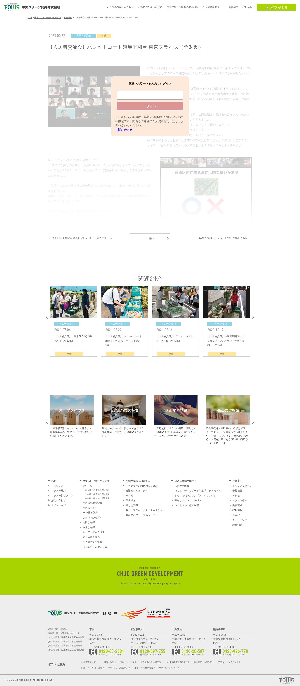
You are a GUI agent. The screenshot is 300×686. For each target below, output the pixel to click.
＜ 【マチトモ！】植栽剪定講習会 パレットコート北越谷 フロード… (80, 238)
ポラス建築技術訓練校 (177, 662)
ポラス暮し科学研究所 (151, 662)
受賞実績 (237, 505)
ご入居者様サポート (185, 480)
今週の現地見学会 (92, 502)
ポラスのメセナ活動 (143, 668)
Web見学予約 (90, 512)
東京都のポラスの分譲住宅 (97, 498)
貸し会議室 (132, 505)
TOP (53, 480)
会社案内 (237, 480)
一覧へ (150, 238)
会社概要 (237, 490)
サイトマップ (58, 505)
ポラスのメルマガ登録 (95, 546)
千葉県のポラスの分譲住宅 (97, 494)
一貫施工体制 (108, 662)
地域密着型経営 (88, 662)
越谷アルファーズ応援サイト (142, 515)
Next (253, 317)
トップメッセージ (242, 485)
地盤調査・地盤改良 (203, 662)
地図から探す (90, 522)
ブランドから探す (92, 517)
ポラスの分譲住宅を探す (96, 480)
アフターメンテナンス (228, 662)
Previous (47, 317)
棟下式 (129, 495)
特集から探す (90, 527)
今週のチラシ (90, 507)
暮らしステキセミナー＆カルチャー (145, 510)
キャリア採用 (239, 520)
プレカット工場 (127, 662)
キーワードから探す (94, 532)
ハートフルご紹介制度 (186, 505)
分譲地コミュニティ (137, 490)
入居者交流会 (181, 485)
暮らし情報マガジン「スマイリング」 (195, 495)
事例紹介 (131, 500)
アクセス (237, 495)
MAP (92, 643)
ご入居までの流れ (92, 542)
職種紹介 (237, 524)
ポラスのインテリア (168, 668)
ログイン (150, 106)
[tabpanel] (73, 321)
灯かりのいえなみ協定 (91, 668)
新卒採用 (237, 515)
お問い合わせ (278, 7)
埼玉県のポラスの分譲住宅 (97, 490)
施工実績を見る (91, 537)
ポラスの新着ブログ (62, 495)
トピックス (57, 485)
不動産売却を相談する (138, 480)
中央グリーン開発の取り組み (142, 485)
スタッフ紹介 (239, 500)
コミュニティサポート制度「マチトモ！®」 (198, 490)
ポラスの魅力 (58, 490)
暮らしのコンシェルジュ (187, 500)
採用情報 (237, 510)
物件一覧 (87, 485)
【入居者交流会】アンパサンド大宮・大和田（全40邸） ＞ (225, 238)
